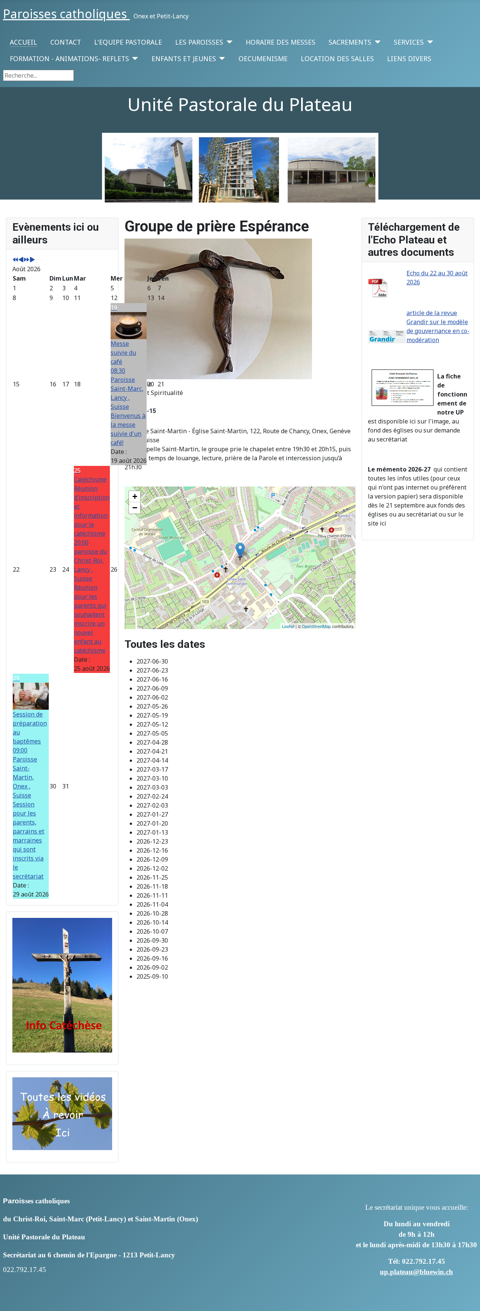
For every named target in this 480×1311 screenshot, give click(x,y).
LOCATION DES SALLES (337, 58)
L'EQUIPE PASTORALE (128, 42)
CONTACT (65, 42)
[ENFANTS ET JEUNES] (220, 58)
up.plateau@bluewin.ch (416, 1272)
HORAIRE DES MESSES (280, 42)
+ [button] (134, 496)
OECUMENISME (263, 58)
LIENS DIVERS (409, 58)
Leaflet (288, 626)
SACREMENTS (349, 42)
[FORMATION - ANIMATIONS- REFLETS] (133, 58)
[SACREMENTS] (376, 42)
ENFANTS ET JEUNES (184, 58)
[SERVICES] (428, 42)
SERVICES (409, 42)
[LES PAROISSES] (227, 42)
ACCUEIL (23, 42)
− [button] (134, 507)
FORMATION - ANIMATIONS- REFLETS (69, 58)
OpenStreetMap (316, 626)
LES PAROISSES (199, 42)
